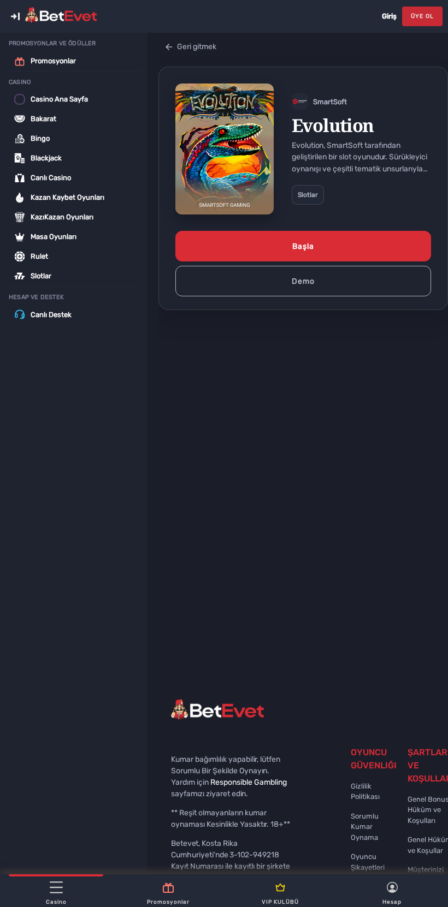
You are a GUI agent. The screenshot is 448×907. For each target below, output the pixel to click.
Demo (303, 281)
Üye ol (422, 16)
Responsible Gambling (248, 782)
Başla (303, 246)
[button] (15, 16)
